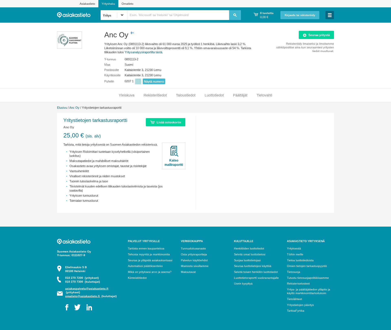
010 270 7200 (82, 277)
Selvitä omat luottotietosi (249, 254)
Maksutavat (188, 272)
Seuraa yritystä (319, 35)
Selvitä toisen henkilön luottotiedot (256, 272)
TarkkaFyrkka (295, 310)
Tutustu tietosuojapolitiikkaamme (308, 277)
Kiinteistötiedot (137, 277)
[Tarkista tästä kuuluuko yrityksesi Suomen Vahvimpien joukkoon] (69, 47)
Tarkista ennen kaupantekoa (146, 248)
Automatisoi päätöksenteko (145, 266)
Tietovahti (264, 95)
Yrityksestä (294, 248)
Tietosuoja (293, 272)
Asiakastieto (87, 3)
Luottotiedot (214, 95)
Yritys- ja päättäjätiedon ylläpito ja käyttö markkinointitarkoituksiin (308, 291)
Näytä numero (154, 81)
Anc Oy (74, 107)
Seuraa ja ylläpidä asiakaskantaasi (150, 260)
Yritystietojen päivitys (300, 305)
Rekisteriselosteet (298, 283)
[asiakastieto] (78, 15)
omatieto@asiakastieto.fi (83, 296)
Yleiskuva (126, 95)
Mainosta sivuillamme (195, 266)
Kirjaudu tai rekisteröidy (300, 15)
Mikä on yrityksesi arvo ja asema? (149, 272)
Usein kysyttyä (243, 283)
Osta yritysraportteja (194, 254)
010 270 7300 (82, 281)
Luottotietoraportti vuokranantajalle (256, 277)
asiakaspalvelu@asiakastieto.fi (86, 288)
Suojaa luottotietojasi (247, 260)
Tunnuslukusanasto (193, 248)
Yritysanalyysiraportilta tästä (143, 52)
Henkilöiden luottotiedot (249, 248)
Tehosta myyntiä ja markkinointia (149, 254)
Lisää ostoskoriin (169, 122)
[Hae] (235, 15)
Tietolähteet (294, 299)
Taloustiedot (186, 95)
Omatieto (127, 3)
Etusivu (62, 107)
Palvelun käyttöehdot (194, 260)
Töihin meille (295, 254)
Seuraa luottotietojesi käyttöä (252, 266)
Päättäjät (240, 95)
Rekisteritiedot (155, 95)
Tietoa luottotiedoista (300, 260)
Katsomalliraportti (174, 162)
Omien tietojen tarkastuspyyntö (307, 266)
